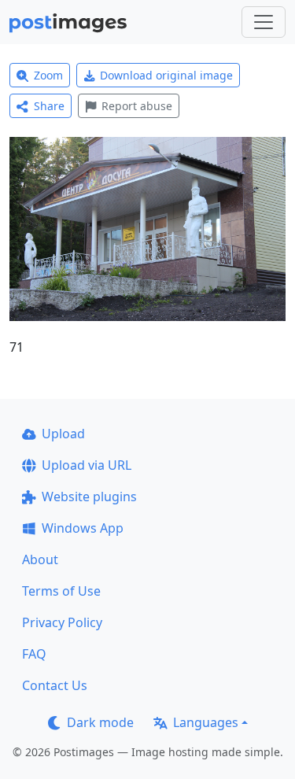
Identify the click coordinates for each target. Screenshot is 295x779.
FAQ (34, 654)
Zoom (48, 75)
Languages (205, 722)
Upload (63, 433)
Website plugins (89, 496)
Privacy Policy (62, 622)
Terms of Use (61, 591)
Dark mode (100, 722)
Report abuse (136, 105)
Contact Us (54, 685)
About (40, 559)
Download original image (166, 75)
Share (49, 105)
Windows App (83, 528)
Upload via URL (86, 465)
